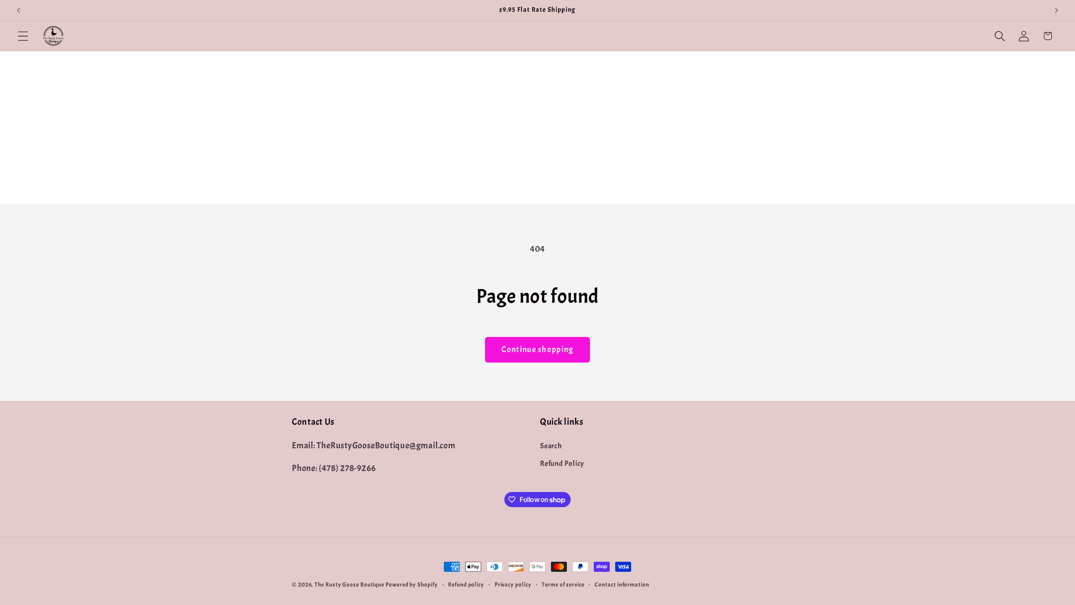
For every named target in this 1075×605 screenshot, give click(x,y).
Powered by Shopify (411, 584)
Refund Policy (562, 463)
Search (551, 446)
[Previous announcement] (18, 10)
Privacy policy (513, 584)
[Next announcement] (1056, 10)
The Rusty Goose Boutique (349, 584)
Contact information (622, 584)
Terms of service (563, 584)
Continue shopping (537, 349)
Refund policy (466, 584)
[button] (23, 36)
